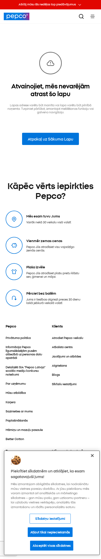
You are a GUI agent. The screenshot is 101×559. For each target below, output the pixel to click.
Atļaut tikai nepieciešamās (50, 532)
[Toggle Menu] (92, 16)
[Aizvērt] (92, 455)
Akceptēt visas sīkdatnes (52, 545)
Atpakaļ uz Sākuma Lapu (50, 138)
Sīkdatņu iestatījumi (50, 518)
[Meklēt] (81, 16)
